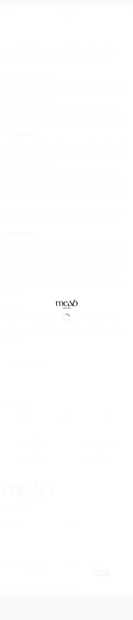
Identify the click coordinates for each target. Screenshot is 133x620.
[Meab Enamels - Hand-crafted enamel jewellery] (66, 306)
